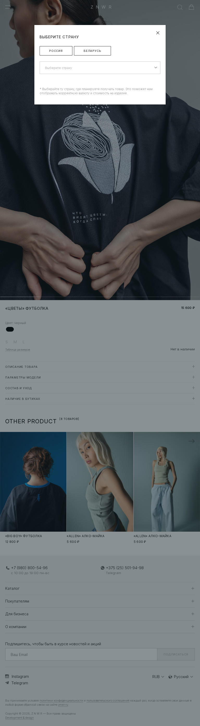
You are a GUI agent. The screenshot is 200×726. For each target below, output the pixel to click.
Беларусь (92, 51)
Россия (56, 51)
